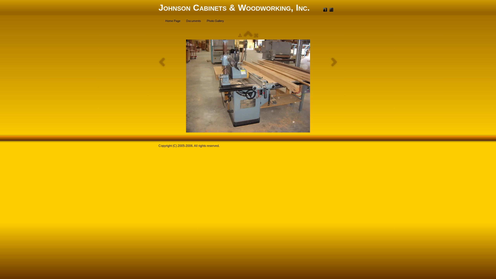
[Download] (240, 35)
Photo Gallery (215, 20)
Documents (193, 20)
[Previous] (161, 62)
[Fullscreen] (256, 35)
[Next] (334, 62)
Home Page (172, 20)
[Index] (248, 35)
